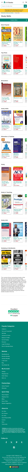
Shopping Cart (5, 373)
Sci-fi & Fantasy (5, 339)
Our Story (4, 411)
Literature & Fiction (6, 335)
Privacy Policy (12, 457)
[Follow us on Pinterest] (16, 442)
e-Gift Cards (4, 360)
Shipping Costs (5, 396)
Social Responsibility (6, 417)
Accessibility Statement (17, 460)
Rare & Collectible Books (7, 346)
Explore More (14, 20)
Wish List (4, 378)
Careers (3, 419)
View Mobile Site (5, 365)
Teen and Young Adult (7, 331)
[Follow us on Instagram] (14, 447)
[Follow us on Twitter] (11, 442)
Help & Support (5, 394)
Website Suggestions (6, 403)
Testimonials (4, 424)
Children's (4, 329)
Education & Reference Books (7, 12)
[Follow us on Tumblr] (21, 442)
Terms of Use (5, 457)
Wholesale (4, 388)
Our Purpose (5, 413)
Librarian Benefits (6, 358)
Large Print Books (6, 344)
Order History (5, 375)
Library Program (5, 386)
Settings (3, 371)
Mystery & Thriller (6, 337)
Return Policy (5, 401)
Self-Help (4, 333)
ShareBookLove (5, 354)
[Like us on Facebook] (6, 442)
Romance (4, 342)
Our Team (4, 415)
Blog (3, 362)
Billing (3, 399)
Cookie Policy (17, 459)
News (3, 422)
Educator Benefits (6, 356)
